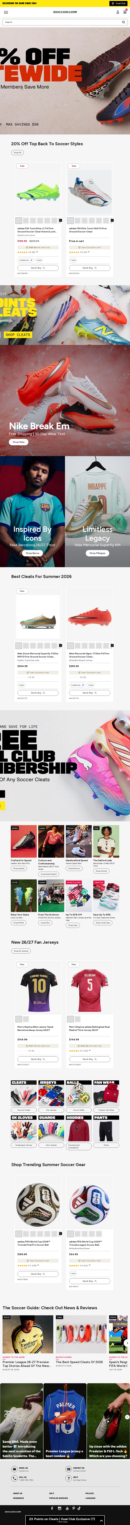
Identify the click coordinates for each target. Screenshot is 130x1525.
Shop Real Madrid (49, 874)
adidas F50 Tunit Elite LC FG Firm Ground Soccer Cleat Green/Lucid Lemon (36, 230)
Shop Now (65, 78)
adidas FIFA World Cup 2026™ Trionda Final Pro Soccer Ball (33, 1243)
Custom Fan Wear (106, 1110)
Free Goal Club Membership (17, 3)
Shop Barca (32, 553)
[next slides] (60, 220)
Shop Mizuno (74, 868)
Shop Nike (19, 442)
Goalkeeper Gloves (23, 1145)
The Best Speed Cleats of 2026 (79, 1362)
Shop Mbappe (97, 553)
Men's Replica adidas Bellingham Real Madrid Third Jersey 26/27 (89, 1028)
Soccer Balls (78, 1110)
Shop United (101, 871)
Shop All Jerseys (21, 951)
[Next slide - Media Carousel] (127, 1417)
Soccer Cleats (24, 1110)
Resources (18, 1498)
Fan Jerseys (51, 1110)
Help (51, 1493)
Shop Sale (72, 925)
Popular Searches (58, 1498)
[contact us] (13, 1514)
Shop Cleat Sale (103, 923)
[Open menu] (6, 13)
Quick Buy (36, 268)
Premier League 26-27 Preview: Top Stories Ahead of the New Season (26, 1364)
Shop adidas (18, 868)
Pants (106, 1145)
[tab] (29, 1492)
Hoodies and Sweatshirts (74, 1146)
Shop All (17, 152)
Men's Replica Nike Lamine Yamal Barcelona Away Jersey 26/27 (35, 1028)
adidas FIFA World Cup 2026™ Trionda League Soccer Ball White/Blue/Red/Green (85, 1243)
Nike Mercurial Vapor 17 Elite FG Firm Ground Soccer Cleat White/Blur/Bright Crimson (89, 655)
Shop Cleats (65, 315)
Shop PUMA (18, 923)
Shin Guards (51, 1145)
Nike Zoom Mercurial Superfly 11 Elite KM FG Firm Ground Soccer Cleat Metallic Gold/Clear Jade (37, 655)
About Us (17, 1493)
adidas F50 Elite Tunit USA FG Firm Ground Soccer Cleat (88, 230)
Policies (89, 1493)
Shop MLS (45, 923)
